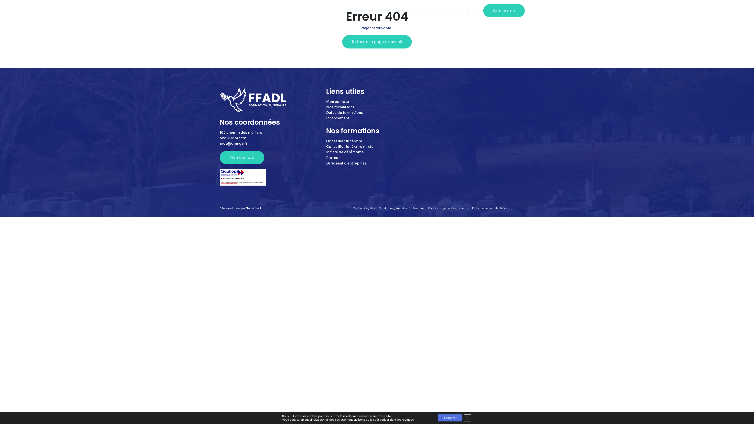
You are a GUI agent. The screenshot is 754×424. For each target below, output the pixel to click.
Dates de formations (344, 113)
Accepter (450, 418)
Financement (425, 10)
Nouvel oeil (253, 208)
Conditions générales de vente (448, 208)
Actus (472, 10)
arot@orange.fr (233, 143)
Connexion (504, 10)
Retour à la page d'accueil (377, 41)
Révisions (451, 10)
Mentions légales (364, 208)
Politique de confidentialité (490, 208)
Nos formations (360, 10)
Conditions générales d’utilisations (401, 208)
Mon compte (242, 157)
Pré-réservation (394, 10)
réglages (408, 419)
